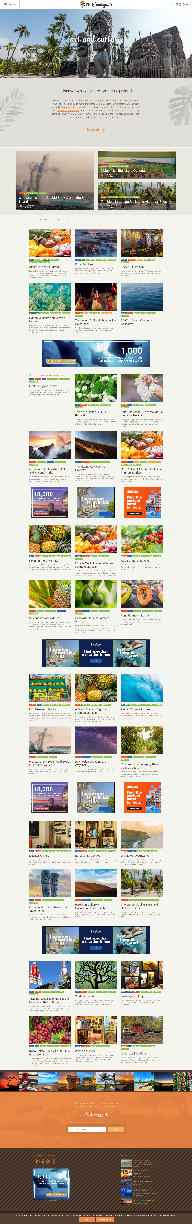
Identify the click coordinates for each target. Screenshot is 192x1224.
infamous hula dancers (68, 110)
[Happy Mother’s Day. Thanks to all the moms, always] (163, 1081)
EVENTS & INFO (151, 313)
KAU (130, 556)
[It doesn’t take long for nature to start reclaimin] (86, 1081)
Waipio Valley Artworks (135, 855)
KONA (31, 259)
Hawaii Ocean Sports (140, 1203)
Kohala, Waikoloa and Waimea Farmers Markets (94, 565)
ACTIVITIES (43, 193)
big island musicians (116, 107)
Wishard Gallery (85, 1051)
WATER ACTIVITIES (139, 1189)
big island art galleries (78, 107)
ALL (31, 220)
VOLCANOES (61, 611)
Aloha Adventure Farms (44, 267)
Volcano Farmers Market (44, 618)
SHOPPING (143, 462)
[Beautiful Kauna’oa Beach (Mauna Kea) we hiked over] (144, 1081)
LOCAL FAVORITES (154, 462)
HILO (31, 313)
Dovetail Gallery (39, 855)
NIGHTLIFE (139, 259)
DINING (85, 313)
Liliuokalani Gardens (133, 1053)
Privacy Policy (105, 1220)
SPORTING (147, 1160)
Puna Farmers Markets (135, 615)
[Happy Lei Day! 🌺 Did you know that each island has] (182, 1081)
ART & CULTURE (32, 193)
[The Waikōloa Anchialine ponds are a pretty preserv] (105, 1081)
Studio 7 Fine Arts (86, 996)
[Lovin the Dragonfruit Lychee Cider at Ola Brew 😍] (28, 1081)
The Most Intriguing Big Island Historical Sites (134, 201)
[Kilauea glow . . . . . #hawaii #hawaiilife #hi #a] (9, 1081)
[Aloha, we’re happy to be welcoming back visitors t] (67, 1081)
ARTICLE (22, 193)
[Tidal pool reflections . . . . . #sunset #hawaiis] (124, 1081)
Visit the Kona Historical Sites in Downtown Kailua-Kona (49, 1000)
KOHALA (124, 259)
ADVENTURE (39, 259)
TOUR (57, 220)
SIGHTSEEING (113, 197)
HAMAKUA (50, 462)
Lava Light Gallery (132, 996)
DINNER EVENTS (106, 313)
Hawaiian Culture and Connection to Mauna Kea (91, 906)
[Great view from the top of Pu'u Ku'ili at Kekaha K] (48, 1081)
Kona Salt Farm (85, 264)
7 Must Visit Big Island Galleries (124, 170)
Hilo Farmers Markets (43, 709)
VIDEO (69, 220)
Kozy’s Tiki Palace (132, 267)
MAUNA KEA (87, 757)
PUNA (130, 462)
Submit (116, 1129)
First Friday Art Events (43, 386)
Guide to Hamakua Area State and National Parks (47, 470)
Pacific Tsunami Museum (136, 709)
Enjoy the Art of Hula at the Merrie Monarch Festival (142, 413)
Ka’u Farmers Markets (135, 560)
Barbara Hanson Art (87, 855)
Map (29, 4)
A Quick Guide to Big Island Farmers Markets (92, 711)
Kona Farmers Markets (43, 560)
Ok (87, 1220)
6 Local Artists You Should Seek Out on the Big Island (49, 763)
